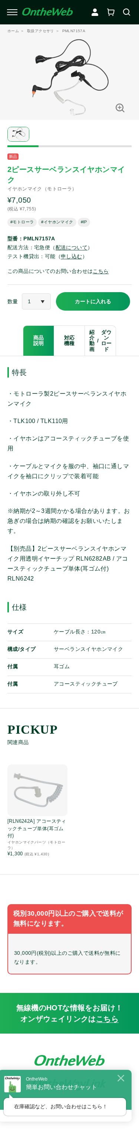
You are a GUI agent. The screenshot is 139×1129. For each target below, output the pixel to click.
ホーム (13, 31)
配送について (71, 247)
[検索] (126, 12)
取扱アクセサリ (40, 31)
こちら (101, 271)
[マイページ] (94, 12)
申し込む (71, 256)
